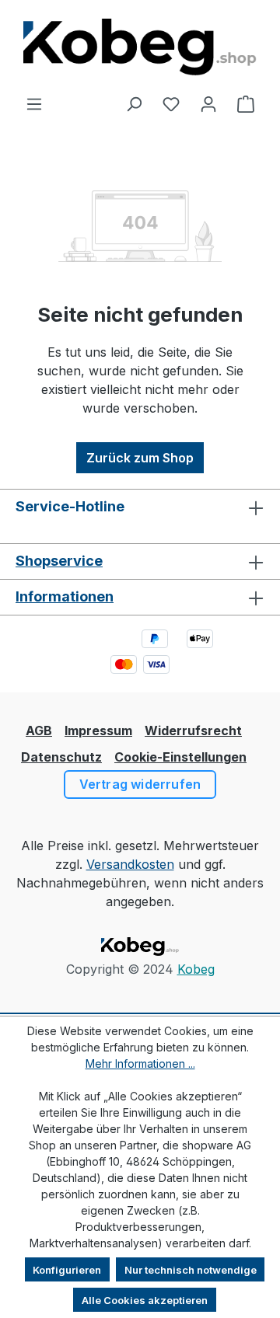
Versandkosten (130, 864)
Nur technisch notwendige (190, 1270)
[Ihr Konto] (208, 103)
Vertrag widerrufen (140, 784)
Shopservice (59, 561)
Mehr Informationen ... (140, 1063)
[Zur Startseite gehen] (140, 47)
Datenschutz (61, 757)
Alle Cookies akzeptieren (145, 1300)
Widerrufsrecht (193, 730)
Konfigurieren (67, 1270)
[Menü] (34, 103)
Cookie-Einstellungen (180, 757)
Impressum (98, 730)
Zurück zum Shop (140, 457)
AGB (39, 730)
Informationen (65, 596)
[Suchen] (133, 103)
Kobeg (196, 969)
